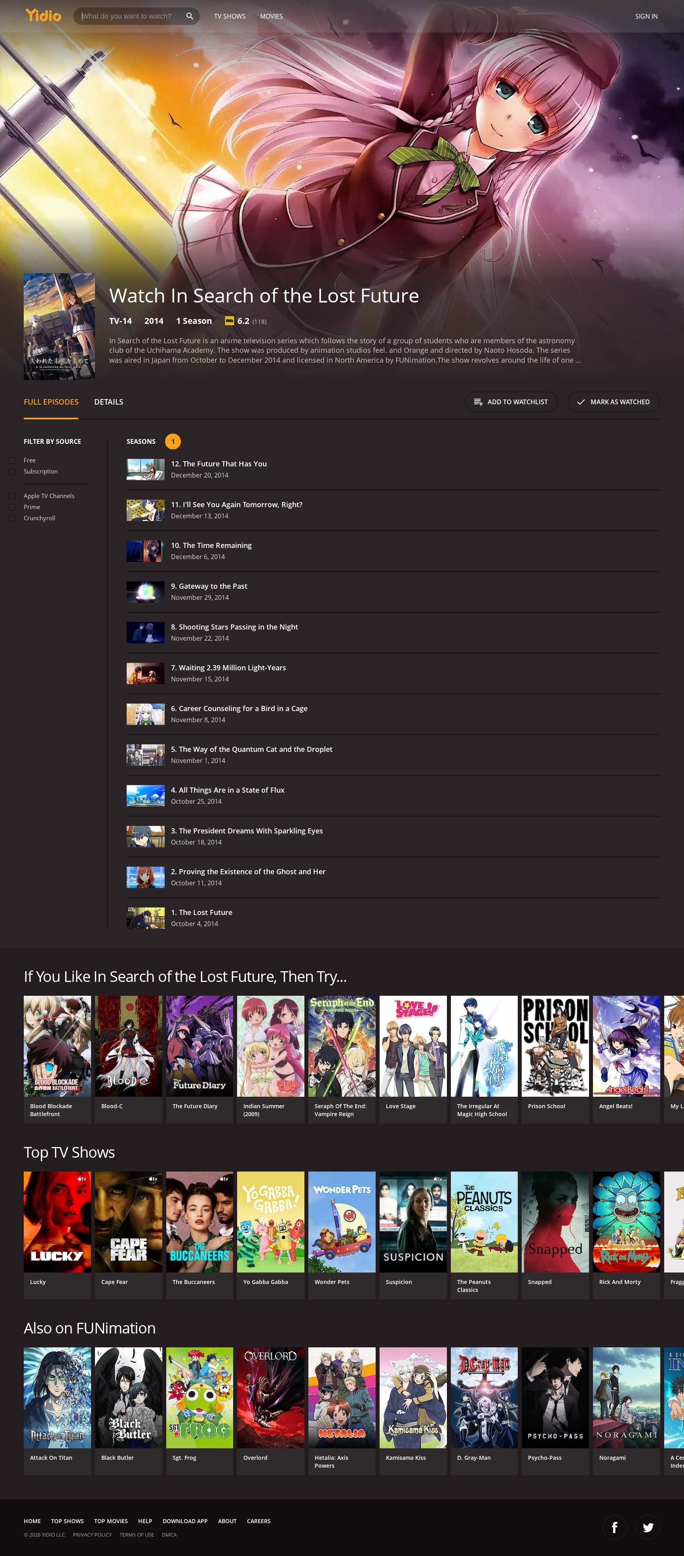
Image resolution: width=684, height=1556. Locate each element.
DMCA (169, 1534)
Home (32, 1521)
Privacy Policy (92, 1534)
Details (108, 401)
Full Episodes (51, 401)
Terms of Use (137, 1534)
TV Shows (230, 16)
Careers (259, 1521)
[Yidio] (43, 17)
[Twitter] (648, 1527)
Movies (271, 16)
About (227, 1521)
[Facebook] (614, 1527)
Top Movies (111, 1521)
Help (145, 1521)
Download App (185, 1521)
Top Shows (67, 1521)
